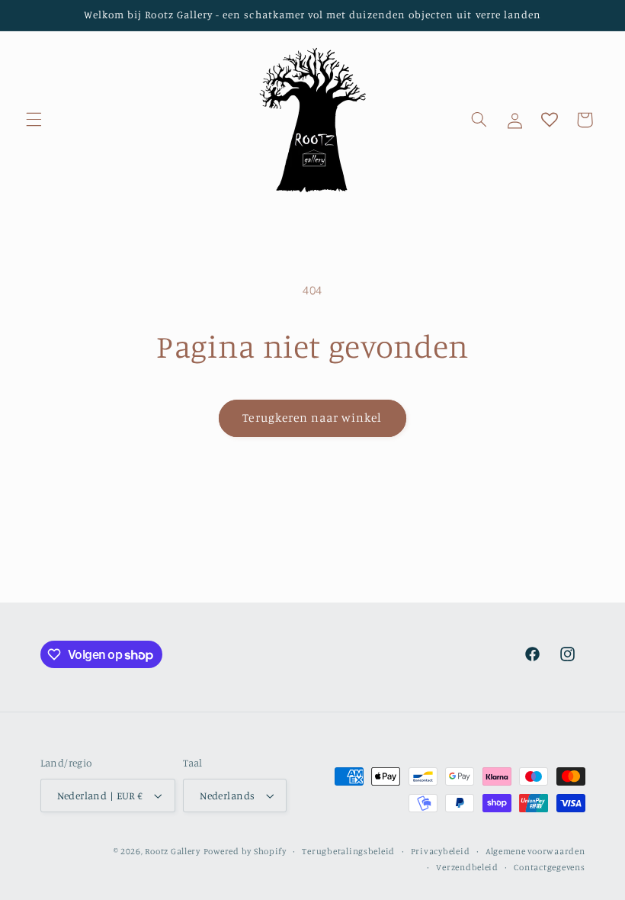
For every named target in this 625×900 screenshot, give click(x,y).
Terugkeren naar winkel (312, 417)
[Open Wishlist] (549, 119)
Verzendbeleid (467, 867)
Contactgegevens (549, 867)
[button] (33, 119)
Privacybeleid (440, 851)
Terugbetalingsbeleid (348, 851)
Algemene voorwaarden (535, 851)
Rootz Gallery (172, 851)
